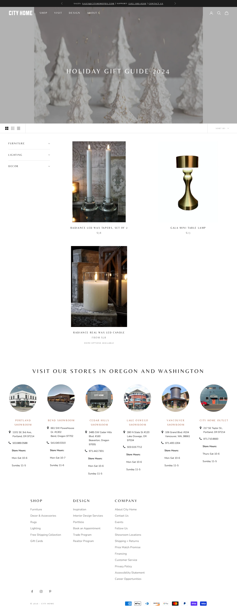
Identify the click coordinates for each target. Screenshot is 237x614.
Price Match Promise (128, 547)
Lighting (35, 528)
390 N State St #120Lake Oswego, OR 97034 (138, 436)
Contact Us (156, 2)
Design (74, 12)
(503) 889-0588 (137, 2)
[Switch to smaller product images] (12, 128)
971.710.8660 (210, 439)
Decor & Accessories (43, 516)
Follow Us (121, 528)
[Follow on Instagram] (41, 591)
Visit (58, 12)
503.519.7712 (134, 447)
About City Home (126, 509)
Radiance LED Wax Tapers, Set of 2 (99, 227)
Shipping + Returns (127, 541)
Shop (43, 12)
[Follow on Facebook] (32, 591)
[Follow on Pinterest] (50, 591)
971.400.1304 (172, 443)
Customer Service (126, 560)
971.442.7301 (96, 451)
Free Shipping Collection (45, 535)
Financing (121, 554)
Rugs (33, 522)
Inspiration (79, 509)
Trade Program (82, 535)
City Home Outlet (214, 420)
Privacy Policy (123, 566)
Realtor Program (83, 541)
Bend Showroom (61, 420)
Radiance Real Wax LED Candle (99, 332)
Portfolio (78, 522)
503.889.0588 (19, 443)
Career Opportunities (128, 579)
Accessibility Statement (130, 573)
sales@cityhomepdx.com (98, 2)
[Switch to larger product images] (6, 128)
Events (119, 522)
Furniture (36, 509)
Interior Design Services (88, 516)
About (92, 12)
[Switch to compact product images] (18, 128)
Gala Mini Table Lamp (188, 227)
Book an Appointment (86, 528)
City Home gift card (133, 3)
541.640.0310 (58, 443)
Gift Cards (36, 541)
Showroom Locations (128, 535)
